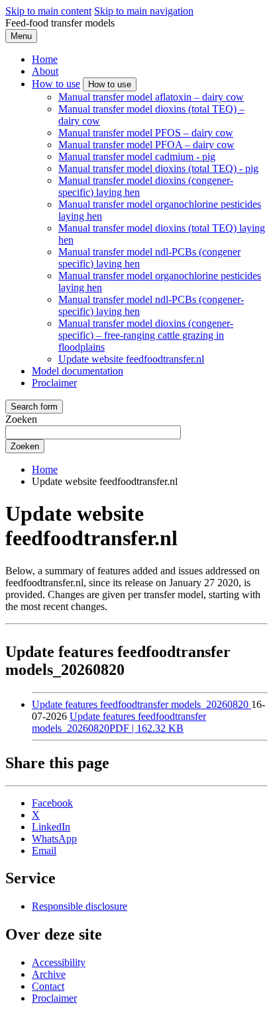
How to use (56, 83)
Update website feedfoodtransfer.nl (131, 359)
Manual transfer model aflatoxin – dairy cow (151, 97)
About (45, 71)
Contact (48, 986)
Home (45, 59)
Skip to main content (48, 11)
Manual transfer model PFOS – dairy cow (145, 132)
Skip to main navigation (143, 11)
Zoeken (21, 419)
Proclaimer (54, 382)
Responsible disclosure (79, 906)
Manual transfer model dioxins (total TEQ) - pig (158, 168)
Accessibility (58, 962)
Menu (21, 36)
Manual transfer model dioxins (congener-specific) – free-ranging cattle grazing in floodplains (145, 335)
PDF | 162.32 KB (119, 722)
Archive (49, 974)
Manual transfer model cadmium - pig (136, 156)
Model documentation (77, 370)
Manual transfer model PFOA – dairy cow (146, 144)
